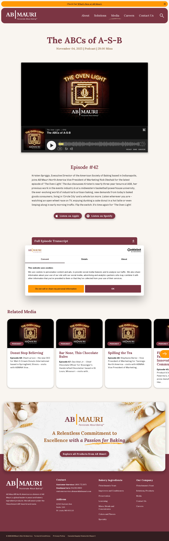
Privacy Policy (59, 536)
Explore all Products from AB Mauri (84, 453)
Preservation (104, 496)
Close (164, 4)
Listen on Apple (69, 215)
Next (164, 354)
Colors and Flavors (107, 514)
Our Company (144, 480)
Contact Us (146, 15)
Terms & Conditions (42, 536)
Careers (129, 15)
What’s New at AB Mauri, (90, 4)
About (85, 15)
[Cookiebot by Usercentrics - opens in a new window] (129, 250)
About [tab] (124, 259)
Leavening (103, 501)
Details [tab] (84, 259)
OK (112, 289)
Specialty (103, 519)
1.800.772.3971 (80, 484)
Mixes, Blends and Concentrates (106, 507)
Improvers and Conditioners (111, 491)
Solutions (100, 15)
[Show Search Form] (161, 15)
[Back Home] (21, 15)
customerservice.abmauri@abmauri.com (73, 491)
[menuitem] (85, 15)
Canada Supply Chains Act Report (82, 536)
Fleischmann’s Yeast (107, 485)
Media (115, 15)
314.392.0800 (76, 488)
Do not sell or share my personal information (56, 289)
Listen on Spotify (101, 215)
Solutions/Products (145, 491)
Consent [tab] (45, 259)
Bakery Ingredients (110, 480)
